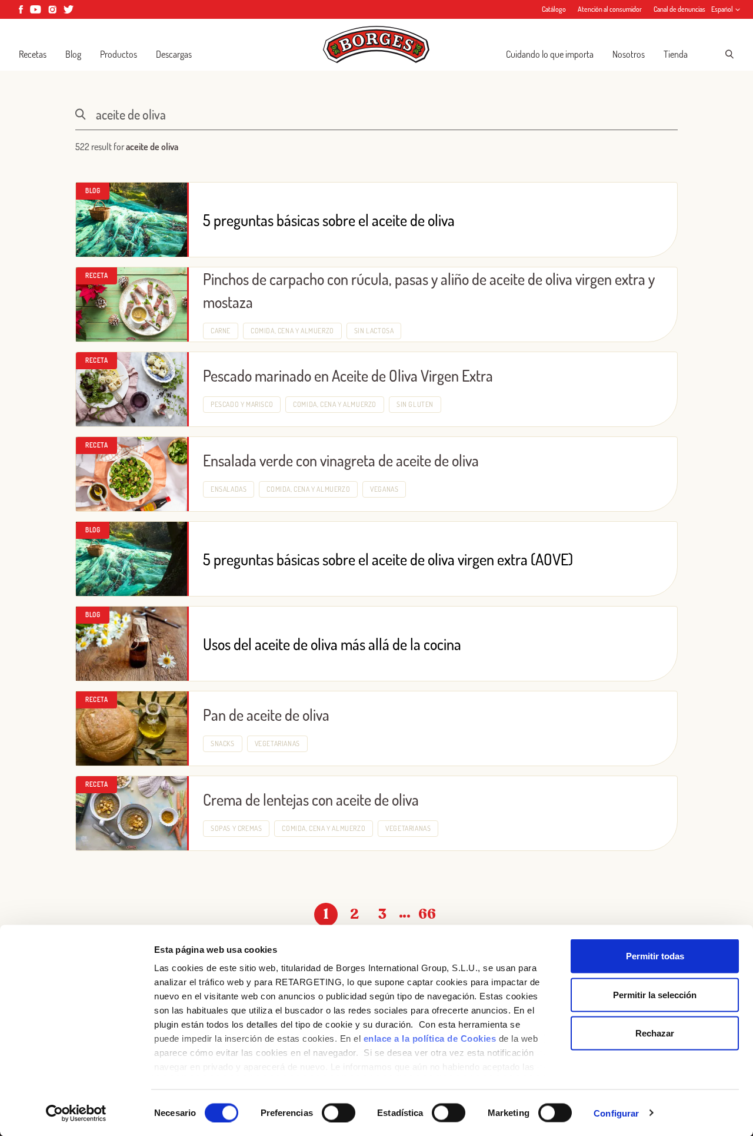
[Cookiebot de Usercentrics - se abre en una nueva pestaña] (76, 1113)
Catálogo (554, 9)
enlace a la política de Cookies (430, 1039)
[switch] (338, 1112)
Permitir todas (655, 956)
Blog (73, 54)
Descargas (174, 54)
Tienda (676, 54)
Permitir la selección (655, 994)
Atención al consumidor (610, 9)
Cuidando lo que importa (550, 54)
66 (427, 914)
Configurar (616, 1113)
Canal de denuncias (679, 9)
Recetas (32, 54)
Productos (118, 54)
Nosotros (628, 54)
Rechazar (654, 1033)
